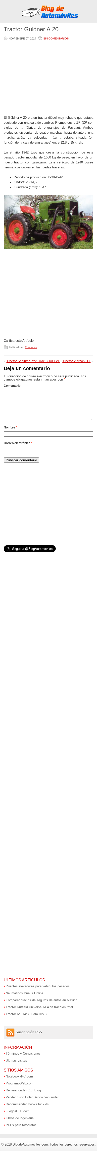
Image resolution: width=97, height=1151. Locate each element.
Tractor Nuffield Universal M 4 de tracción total (39, 1007)
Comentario (12, 385)
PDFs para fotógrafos (21, 1125)
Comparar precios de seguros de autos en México (41, 1000)
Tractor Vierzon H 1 (76, 361)
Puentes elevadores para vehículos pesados (38, 986)
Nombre (10, 427)
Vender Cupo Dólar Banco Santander (32, 1097)
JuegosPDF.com (18, 1111)
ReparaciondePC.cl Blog (23, 1090)
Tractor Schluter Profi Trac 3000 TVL (33, 361)
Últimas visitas (16, 1060)
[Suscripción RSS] (11, 1032)
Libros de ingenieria (20, 1118)
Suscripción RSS (29, 1032)
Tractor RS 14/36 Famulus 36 (27, 1014)
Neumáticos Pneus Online (24, 993)
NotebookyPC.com (19, 1076)
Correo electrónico (18, 443)
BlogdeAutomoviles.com (30, 1144)
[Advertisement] (47, 78)
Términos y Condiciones (23, 1053)
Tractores (31, 347)
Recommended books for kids (27, 1104)
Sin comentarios (56, 38)
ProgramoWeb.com (19, 1083)
